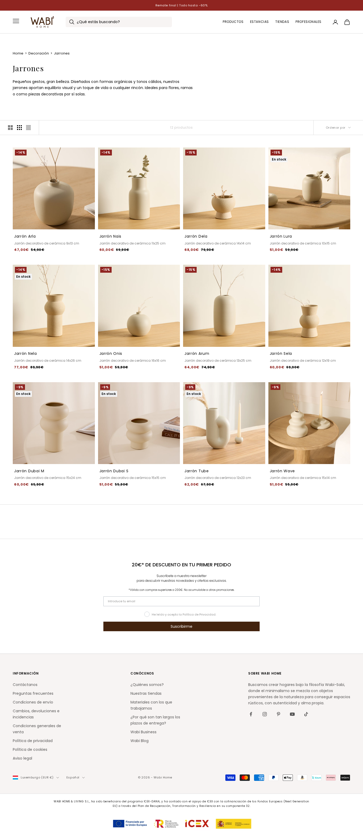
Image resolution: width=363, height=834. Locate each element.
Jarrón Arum (196, 353)
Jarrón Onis (111, 353)
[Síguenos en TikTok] (306, 714)
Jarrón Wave (282, 471)
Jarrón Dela (196, 236)
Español (72, 777)
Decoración (39, 53)
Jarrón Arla (25, 236)
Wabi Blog (139, 740)
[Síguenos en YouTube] (292, 714)
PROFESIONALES (309, 22)
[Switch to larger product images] (10, 127)
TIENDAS (282, 22)
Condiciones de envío (33, 702)
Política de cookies (30, 749)
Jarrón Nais (110, 236)
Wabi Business (143, 732)
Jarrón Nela (25, 353)
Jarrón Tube (196, 471)
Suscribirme (181, 626)
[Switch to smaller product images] (19, 127)
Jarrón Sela (281, 353)
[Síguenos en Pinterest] (278, 714)
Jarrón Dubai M (29, 471)
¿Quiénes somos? (147, 684)
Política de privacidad (33, 740)
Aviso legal (22, 758)
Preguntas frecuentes (33, 693)
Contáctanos (25, 684)
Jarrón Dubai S (114, 471)
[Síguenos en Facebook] (251, 714)
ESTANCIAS (259, 22)
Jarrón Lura (281, 236)
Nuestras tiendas (146, 693)
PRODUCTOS (233, 22)
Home (18, 53)
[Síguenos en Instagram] (264, 714)
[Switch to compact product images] (28, 127)
